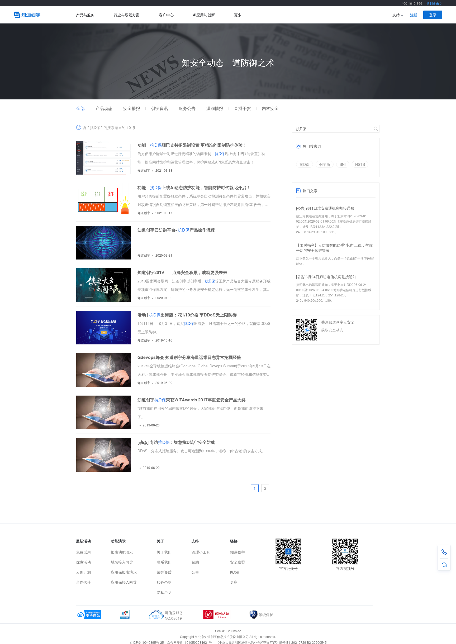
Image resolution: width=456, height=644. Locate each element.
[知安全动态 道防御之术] (228, 97)
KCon (234, 572)
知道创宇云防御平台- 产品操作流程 (176, 230)
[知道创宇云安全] (45, 15)
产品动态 (104, 108)
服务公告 (187, 108)
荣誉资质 (164, 572)
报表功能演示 (122, 552)
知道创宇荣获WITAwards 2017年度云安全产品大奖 (191, 400)
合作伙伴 (83, 582)
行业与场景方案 (127, 14)
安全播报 (131, 108)
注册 (413, 14)
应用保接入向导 (124, 582)
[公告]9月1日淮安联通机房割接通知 (325, 208)
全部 (80, 108)
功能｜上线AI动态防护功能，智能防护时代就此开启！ (193, 187)
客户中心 (166, 14)
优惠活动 (83, 562)
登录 (432, 14)
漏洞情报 (214, 108)
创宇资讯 (159, 108)
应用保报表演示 (124, 572)
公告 (195, 572)
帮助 (195, 562)
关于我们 (164, 552)
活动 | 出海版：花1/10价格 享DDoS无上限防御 (187, 315)
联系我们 (164, 562)
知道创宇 (237, 552)
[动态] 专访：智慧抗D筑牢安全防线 (176, 442)
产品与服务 (85, 14)
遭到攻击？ (434, 3)
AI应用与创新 (204, 14)
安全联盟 (237, 562)
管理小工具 (201, 552)
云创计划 (83, 572)
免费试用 (83, 552)
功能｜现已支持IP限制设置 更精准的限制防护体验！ (192, 145)
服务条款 (164, 582)
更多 (237, 14)
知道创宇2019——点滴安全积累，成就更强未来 (182, 272)
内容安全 (270, 108)
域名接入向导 (122, 562)
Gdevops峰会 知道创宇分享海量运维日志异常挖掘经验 (189, 357)
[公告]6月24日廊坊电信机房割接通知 (326, 276)
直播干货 (242, 108)
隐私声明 (164, 592)
